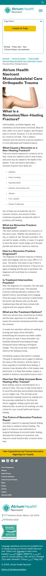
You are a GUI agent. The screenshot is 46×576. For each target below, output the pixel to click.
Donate (3, 486)
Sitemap (4, 470)
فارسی (37, 554)
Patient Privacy (6, 473)
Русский (6, 560)
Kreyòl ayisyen (16, 557)
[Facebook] (12, 460)
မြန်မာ (19, 554)
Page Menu (9, 21)
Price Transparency (7, 467)
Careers (3, 489)
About (3, 482)
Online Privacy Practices (9, 479)
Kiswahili (15, 560)
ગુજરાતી (4, 557)
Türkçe (24, 560)
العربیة (13, 554)
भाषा (25, 557)
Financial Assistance (7, 476)
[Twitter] (16, 460)
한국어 (32, 557)
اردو (30, 560)
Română (40, 557)
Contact (3, 492)
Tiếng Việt (38, 560)
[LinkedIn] (8, 460)
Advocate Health (6, 495)
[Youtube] (3, 460)
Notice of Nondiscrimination (13, 570)
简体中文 (28, 554)
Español (4, 554)
